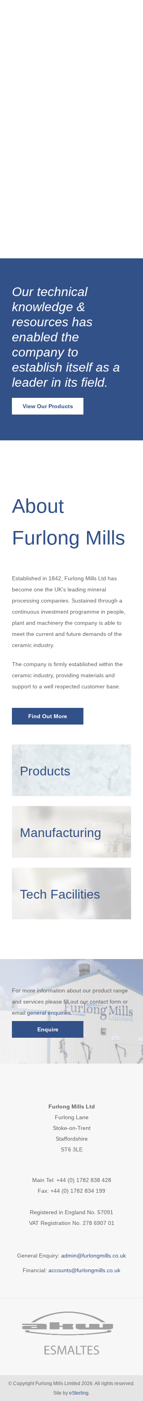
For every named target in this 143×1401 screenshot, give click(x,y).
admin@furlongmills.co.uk (93, 1255)
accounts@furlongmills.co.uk (84, 1270)
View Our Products (48, 406)
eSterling (79, 1393)
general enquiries (49, 1013)
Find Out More (47, 716)
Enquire (47, 1029)
